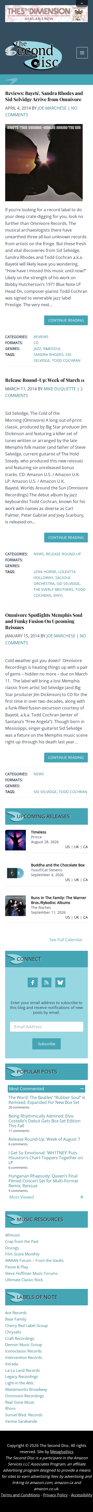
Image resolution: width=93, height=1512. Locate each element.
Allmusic (12, 1234)
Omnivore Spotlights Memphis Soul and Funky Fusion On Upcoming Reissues (43, 621)
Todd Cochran (66, 360)
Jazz (37, 348)
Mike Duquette (60, 389)
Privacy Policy (55, 1494)
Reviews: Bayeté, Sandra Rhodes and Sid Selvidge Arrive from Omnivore (44, 96)
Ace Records (16, 1312)
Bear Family (15, 1319)
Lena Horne (45, 571)
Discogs (12, 1247)
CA (85, 846)
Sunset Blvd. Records (23, 1414)
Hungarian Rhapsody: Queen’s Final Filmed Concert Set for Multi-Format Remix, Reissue (43, 1181)
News (39, 553)
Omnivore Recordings (24, 1395)
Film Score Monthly (22, 1253)
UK (76, 846)
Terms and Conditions (20, 1494)
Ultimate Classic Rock (24, 1279)
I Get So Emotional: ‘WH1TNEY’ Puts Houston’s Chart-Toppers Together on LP (46, 1157)
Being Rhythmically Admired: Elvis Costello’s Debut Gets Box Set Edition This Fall (45, 1121)
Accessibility (81, 1494)
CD (36, 342)
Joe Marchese (52, 108)
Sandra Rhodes (49, 354)
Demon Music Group (23, 1344)
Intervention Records (23, 1357)
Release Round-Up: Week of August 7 (44, 1139)
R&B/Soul (52, 348)
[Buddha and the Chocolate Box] (15, 872)
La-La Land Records (22, 1370)
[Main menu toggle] (82, 52)
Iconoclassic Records (23, 1350)
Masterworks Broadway (26, 1389)
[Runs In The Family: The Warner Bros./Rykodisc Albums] (15, 905)
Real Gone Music (20, 1402)
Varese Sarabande (21, 1421)
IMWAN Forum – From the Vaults (34, 1260)
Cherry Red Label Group (26, 1325)
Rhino (10, 1408)
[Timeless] (15, 839)
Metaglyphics (61, 1451)
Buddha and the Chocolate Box (57, 865)
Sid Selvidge (68, 583)
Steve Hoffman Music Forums (31, 1273)
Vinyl (58, 595)
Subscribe (46, 1043)
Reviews (41, 336)
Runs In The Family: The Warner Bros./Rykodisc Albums (58, 900)
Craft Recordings (19, 1338)
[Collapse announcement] (82, 3)
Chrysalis (13, 1331)
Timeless (38, 832)
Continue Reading (66, 320)
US (67, 846)
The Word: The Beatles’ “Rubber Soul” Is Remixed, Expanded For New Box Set (47, 1100)
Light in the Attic (19, 1382)
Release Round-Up (63, 553)
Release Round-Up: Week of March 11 (44, 380)
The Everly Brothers (53, 589)
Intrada (11, 1363)
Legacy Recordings (21, 1376)
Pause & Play (16, 1266)
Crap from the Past (21, 1241)
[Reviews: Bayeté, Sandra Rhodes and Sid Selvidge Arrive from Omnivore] (44, 162)
